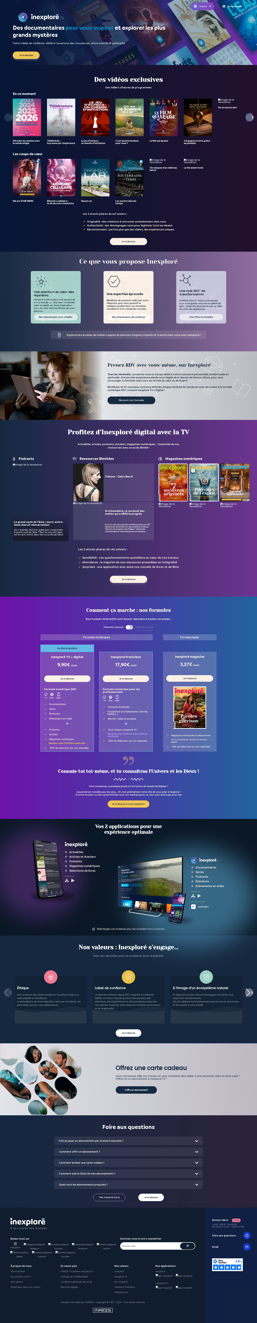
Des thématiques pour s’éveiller (56, 317)
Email (215, 1246)
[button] (250, 117)
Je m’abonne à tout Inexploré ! (128, 804)
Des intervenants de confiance (128, 317)
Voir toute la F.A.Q (109, 1197)
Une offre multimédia (201, 317)
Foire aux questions (224, 1235)
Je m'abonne (26, 55)
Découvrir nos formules (131, 400)
